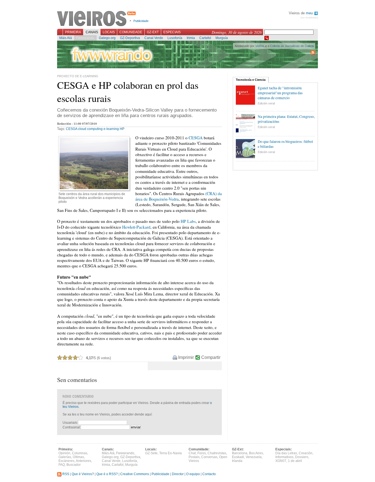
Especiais (172, 32)
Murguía (222, 38)
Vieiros (97, 19)
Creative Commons (134, 474)
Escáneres (66, 461)
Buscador (73, 465)
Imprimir (186, 357)
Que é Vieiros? (83, 474)
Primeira (73, 32)
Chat (192, 453)
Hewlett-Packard (136, 227)
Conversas (209, 457)
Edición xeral (266, 103)
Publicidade (141, 21)
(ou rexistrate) (309, 17)
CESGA (71, 129)
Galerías (64, 457)
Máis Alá (65, 38)
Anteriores (83, 461)
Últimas (78, 457)
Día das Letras (286, 453)
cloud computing (90, 129)
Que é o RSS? (107, 474)
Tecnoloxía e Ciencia (250, 79)
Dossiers (301, 457)
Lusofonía (174, 38)
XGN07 (280, 461)
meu (310, 13)
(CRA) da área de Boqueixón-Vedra (178, 196)
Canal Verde (153, 38)
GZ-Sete (151, 453)
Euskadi (238, 457)
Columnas (79, 453)
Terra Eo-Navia (170, 453)
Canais (92, 32)
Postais (194, 457)
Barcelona (239, 453)
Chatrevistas (217, 453)
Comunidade (130, 32)
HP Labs (188, 221)
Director (178, 474)
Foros (201, 453)
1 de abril (295, 461)
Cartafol (205, 38)
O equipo (193, 474)
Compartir (210, 357)
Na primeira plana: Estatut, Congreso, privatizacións (286, 119)
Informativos (284, 457)
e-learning (111, 129)
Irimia (191, 38)
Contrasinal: (72, 427)
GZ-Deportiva (130, 38)
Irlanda (237, 461)
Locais (109, 32)
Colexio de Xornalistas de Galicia (292, 46)
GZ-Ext (153, 32)
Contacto (209, 474)
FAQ (61, 465)
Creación (305, 453)
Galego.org (107, 38)
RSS (65, 474)
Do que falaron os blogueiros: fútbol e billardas (285, 144)
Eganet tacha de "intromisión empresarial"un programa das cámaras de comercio (280, 92)
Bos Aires (256, 453)
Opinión (64, 453)
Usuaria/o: (70, 423)
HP (122, 129)
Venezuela (254, 457)
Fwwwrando (85, 38)
